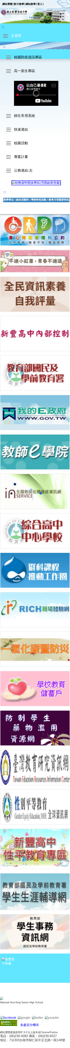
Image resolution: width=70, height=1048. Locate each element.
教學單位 (9, 199)
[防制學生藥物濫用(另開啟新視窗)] (35, 728)
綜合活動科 (22, 199)
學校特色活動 (38, 199)
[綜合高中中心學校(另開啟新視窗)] (35, 530)
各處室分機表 (29, 1025)
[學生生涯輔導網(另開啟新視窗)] (35, 891)
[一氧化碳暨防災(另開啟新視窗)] (35, 649)
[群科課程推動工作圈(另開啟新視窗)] (35, 570)
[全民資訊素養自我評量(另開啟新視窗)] (35, 294)
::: (3, 27)
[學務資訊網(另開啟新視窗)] (35, 931)
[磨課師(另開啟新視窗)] (35, 452)
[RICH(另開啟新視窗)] (35, 609)
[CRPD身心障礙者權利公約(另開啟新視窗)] (35, 229)
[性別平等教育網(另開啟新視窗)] (35, 807)
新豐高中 (35, 15)
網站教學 (31, 4)
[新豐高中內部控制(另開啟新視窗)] (35, 333)
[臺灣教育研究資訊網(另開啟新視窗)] (35, 767)
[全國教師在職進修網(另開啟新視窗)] (35, 491)
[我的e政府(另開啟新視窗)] (35, 412)
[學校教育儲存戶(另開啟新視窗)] (35, 688)
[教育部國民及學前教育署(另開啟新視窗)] (35, 373)
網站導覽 (7, 4)
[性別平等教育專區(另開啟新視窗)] (35, 849)
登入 (39, 4)
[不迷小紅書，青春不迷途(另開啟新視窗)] (35, 261)
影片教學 (19, 4)
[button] (35, 36)
